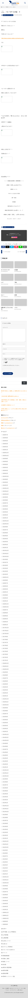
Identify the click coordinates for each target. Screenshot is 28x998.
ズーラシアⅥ (4, 417)
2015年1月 (5, 731)
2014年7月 (5, 749)
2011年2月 (5, 871)
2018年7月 (5, 609)
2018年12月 (6, 604)
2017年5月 (5, 648)
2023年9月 (5, 497)
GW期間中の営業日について (8, 405)
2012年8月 (5, 817)
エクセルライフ (8, 422)
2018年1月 (5, 624)
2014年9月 (5, 743)
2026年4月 (5, 443)
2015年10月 (6, 704)
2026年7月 (5, 434)
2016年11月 (5, 666)
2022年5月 (5, 535)
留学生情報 (5, 970)
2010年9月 (5, 885)
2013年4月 (5, 793)
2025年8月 (5, 458)
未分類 (4, 964)
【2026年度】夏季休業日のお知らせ (10, 396)
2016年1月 (5, 695)
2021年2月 (5, 574)
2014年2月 (5, 764)
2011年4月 (5, 865)
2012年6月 (5, 823)
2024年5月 (5, 482)
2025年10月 (6, 455)
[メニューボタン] (3, 3)
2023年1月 (5, 517)
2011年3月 (5, 868)
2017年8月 (5, 639)
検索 (24, 382)
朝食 (2, 422)
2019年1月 (5, 601)
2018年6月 (5, 612)
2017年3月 (5, 654)
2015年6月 (5, 716)
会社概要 (7, 988)
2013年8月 (5, 781)
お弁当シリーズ (6, 940)
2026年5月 (5, 440)
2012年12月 (6, 805)
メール (5, 349)
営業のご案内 (6, 958)
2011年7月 (5, 856)
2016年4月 (5, 687)
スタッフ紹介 (23, 988)
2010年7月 (5, 891)
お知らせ (5, 943)
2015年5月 (5, 719)
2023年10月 (6, 494)
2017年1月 (5, 660)
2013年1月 (5, 802)
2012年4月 (5, 829)
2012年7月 (5, 820)
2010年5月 (5, 897)
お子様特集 (5, 934)
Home (3, 988)
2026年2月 (5, 446)
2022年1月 (5, 547)
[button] (3, 247)
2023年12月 (6, 488)
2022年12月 (6, 520)
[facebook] (11, 985)
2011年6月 (5, 859)
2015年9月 (5, 707)
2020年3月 (5, 589)
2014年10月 (6, 740)
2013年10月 (6, 776)
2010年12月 (6, 876)
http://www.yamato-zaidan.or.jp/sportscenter (12, 38)
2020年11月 (5, 577)
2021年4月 (5, 568)
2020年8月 (5, 580)
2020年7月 (5, 583)
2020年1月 (5, 592)
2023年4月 (5, 512)
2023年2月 (5, 515)
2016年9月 (5, 672)
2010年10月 (6, 882)
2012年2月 (5, 835)
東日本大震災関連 (7, 967)
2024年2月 (5, 485)
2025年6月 (5, 461)
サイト (4, 353)
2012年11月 (5, 808)
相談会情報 (5, 973)
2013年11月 (5, 773)
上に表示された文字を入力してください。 (11, 365)
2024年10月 (6, 476)
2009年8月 (5, 924)
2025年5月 (5, 464)
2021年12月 (6, 550)
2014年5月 (5, 755)
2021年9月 (5, 559)
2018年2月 (5, 621)
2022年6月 (5, 532)
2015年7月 (5, 713)
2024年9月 (5, 479)
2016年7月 (5, 678)
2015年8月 (5, 710)
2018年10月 (6, 606)
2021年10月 (6, 556)
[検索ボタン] (25, 3)
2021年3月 (5, 571)
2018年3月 (5, 618)
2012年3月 (5, 832)
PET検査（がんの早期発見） (10, 931)
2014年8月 (5, 746)
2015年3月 (5, 725)
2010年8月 (5, 888)
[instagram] (13, 985)
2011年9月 (5, 850)
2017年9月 (5, 636)
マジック (5, 952)
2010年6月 (5, 894)
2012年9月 (5, 814)
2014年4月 (5, 758)
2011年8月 (5, 853)
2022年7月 (5, 529)
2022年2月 (5, 544)
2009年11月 (5, 915)
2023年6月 (5, 506)
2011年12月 (5, 841)
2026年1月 (5, 449)
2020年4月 (5, 586)
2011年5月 (5, 862)
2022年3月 (5, 541)
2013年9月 (5, 779)
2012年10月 (6, 811)
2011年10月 (5, 847)
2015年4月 (5, 722)
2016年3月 (5, 690)
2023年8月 (5, 500)
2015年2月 (5, 728)
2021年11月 (5, 553)
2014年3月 (5, 761)
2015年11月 (5, 701)
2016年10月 (6, 669)
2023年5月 (5, 509)
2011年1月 (5, 873)
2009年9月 (5, 921)
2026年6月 (5, 437)
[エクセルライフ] (14, 3)
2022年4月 (5, 538)
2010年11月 (5, 879)
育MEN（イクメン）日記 (8, 15)
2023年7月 (5, 503)
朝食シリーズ (6, 961)
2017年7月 (5, 642)
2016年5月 (5, 684)
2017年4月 (5, 651)
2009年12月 (6, 912)
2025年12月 (6, 452)
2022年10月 (6, 523)
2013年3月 (5, 796)
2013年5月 (5, 790)
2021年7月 (5, 562)
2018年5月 (5, 615)
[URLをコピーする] (25, 247)
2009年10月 (6, 918)
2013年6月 (5, 787)
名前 (4, 344)
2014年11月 (5, 737)
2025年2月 (5, 473)
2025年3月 (5, 470)
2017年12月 (6, 627)
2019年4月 (5, 598)
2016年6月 (5, 681)
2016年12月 (6, 663)
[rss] (16, 985)
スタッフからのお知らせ (9, 949)
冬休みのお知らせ (5, 420)
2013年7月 (5, 785)
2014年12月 (6, 734)
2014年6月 (5, 752)
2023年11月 (5, 491)
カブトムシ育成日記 (8, 946)
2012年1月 (5, 838)
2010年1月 (5, 909)
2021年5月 (5, 565)
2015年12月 (6, 698)
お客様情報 (5, 937)
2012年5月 (5, 826)
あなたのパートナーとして (15, 988)
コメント (5, 327)
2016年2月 (5, 692)
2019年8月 (5, 595)
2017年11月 (5, 630)
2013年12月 (6, 770)
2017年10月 (6, 633)
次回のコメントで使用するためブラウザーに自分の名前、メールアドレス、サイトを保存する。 (14, 359)
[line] (15, 985)
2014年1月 (5, 767)
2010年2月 (5, 906)
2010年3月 (5, 903)
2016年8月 (5, 675)
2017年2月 (5, 657)
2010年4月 (5, 900)
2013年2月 (5, 799)
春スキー (3, 428)
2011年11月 (5, 844)
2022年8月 (5, 526)
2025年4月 (5, 467)
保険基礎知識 (6, 955)
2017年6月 (5, 645)
